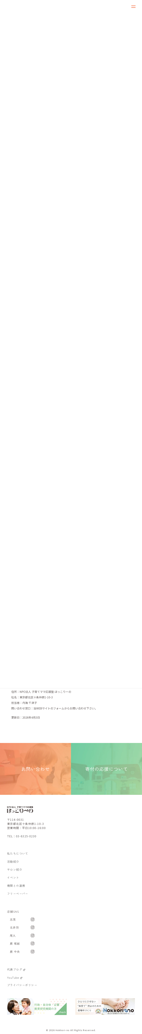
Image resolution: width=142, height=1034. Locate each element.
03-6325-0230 (26, 836)
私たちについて (17, 853)
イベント (13, 877)
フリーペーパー (17, 893)
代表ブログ (14, 969)
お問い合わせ (35, 769)
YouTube (13, 977)
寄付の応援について (106, 769)
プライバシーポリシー (22, 985)
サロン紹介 (14, 869)
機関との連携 (16, 885)
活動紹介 (13, 861)
